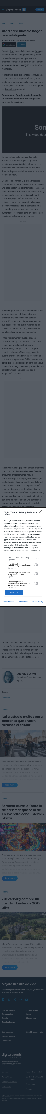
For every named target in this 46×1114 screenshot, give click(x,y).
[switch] (36, 564)
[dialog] (23, 557)
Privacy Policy (37, 602)
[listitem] (23, 558)
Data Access (23, 602)
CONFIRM (14, 592)
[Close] (41, 512)
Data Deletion (8, 602)
